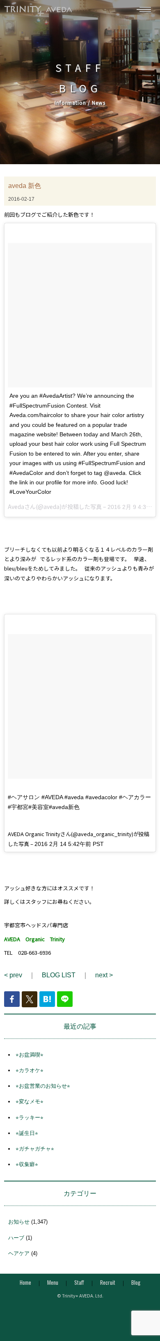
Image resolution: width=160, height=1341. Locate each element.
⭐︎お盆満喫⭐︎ (29, 1055)
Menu (52, 1282)
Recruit (107, 1282)
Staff (79, 1282)
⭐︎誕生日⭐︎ (27, 1133)
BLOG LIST (58, 975)
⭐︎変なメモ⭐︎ (29, 1101)
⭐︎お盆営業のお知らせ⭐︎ (43, 1086)
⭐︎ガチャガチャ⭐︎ (35, 1149)
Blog (135, 1282)
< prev (13, 975)
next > (104, 975)
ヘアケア (19, 1253)
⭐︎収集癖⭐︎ (27, 1164)
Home (25, 1282)
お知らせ (19, 1222)
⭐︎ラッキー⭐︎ (29, 1117)
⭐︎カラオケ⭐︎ (29, 1070)
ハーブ (16, 1238)
